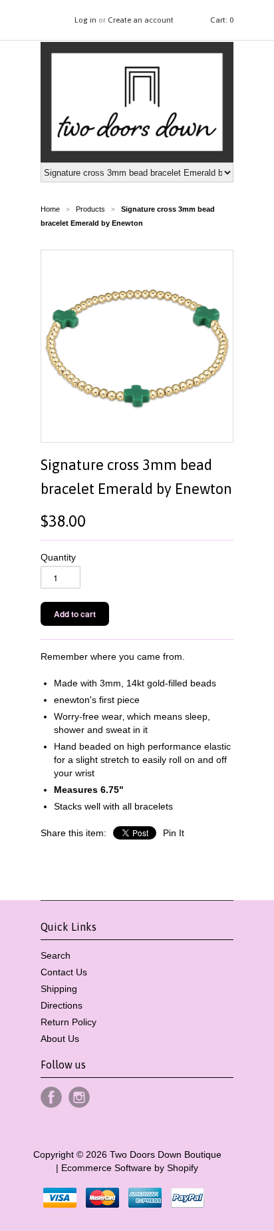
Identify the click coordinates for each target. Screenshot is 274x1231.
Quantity (58, 557)
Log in (85, 20)
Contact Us (64, 972)
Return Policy (68, 1022)
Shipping (59, 988)
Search (55, 955)
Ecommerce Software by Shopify (129, 1167)
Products (90, 209)
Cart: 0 (221, 20)
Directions (61, 1005)
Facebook (51, 1097)
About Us (60, 1038)
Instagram (79, 1097)
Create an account (141, 20)
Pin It (173, 833)
